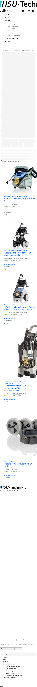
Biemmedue (7, 591)
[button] (1, 651)
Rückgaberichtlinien (9, 601)
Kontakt (8, 41)
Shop (7, 17)
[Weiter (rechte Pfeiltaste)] (2, 686)
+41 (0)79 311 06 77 (6, 509)
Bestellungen (7, 620)
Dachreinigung (11, 28)
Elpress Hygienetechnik (10, 587)
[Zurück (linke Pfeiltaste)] (1, 686)
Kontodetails (7, 626)
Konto (5, 617)
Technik (8, 20)
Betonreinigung (11, 33)
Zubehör (11, 461)
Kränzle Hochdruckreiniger (11, 582)
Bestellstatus (7, 603)
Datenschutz (7, 610)
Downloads (6, 622)
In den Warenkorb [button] (9, 210)
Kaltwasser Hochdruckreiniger (13, 196)
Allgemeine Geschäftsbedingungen (14, 599)
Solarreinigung (11, 30)
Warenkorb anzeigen (7, 648)
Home (7, 14)
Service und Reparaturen (13, 35)
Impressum (6, 608)
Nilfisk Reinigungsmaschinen (12, 585)
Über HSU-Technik (11, 38)
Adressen (6, 624)
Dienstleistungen (11, 24)
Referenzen (6, 606)
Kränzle (25, 196)
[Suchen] (34, 654)
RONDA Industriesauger (10, 589)
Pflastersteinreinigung (12, 26)
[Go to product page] (20, 179)
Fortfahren (18, 648)
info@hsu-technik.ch (7, 507)
